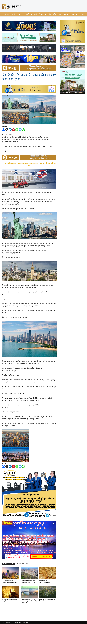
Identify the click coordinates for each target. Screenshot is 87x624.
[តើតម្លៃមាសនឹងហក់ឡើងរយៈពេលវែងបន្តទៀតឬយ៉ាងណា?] (10, 592)
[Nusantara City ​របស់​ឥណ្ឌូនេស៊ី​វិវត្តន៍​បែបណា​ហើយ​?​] (47, 592)
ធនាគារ (20, 14)
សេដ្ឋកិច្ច (14, 14)
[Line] (23, 129)
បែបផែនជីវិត (52, 14)
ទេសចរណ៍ (34, 14)
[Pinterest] (13, 129)
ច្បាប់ (59, 14)
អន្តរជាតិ (27, 14)
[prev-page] (3, 606)
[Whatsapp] (16, 129)
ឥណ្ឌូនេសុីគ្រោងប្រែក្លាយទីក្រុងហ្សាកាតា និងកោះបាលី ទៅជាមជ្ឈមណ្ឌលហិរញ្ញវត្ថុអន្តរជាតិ (10, 582)
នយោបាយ (66, 14)
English (74, 14)
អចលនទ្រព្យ (6, 14)
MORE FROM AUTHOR (22, 564)
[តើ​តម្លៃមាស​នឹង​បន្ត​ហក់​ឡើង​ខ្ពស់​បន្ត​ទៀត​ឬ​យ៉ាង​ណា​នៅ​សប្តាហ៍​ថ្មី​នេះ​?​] (47, 573)
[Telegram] (20, 129)
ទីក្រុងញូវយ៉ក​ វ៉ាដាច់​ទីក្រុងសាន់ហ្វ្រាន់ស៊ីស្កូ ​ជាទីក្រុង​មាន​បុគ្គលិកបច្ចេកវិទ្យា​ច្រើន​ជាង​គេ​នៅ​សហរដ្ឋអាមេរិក (29, 582)
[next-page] (6, 606)
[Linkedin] (10, 129)
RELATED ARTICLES (8, 564)
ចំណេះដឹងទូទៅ (43, 14)
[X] (6, 129)
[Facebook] (3, 129)
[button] (83, 14)
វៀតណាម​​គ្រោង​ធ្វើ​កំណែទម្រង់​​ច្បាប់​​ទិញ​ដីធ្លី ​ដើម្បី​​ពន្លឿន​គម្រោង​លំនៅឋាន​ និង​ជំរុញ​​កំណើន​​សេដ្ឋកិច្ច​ (29, 601)
